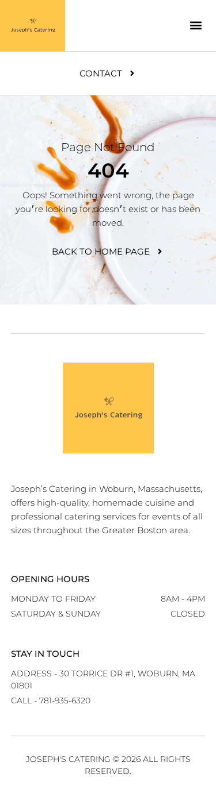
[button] (195, 25)
